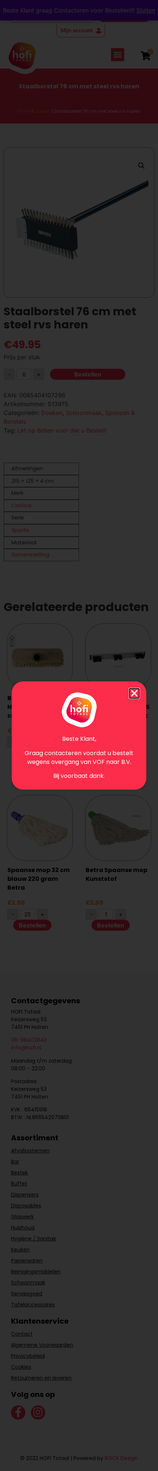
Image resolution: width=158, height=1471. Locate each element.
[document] (79, 735)
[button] (134, 693)
